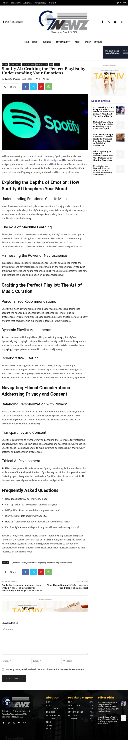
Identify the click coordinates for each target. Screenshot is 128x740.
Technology (41, 65)
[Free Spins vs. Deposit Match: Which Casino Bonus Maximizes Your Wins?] (120, 169)
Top (51, 65)
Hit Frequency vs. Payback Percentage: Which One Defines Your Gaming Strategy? (103, 156)
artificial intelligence (51, 160)
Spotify (32, 210)
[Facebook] (102, 22)
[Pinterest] (41, 86)
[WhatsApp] (48, 86)
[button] (122, 22)
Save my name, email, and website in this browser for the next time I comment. (45, 669)
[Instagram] (9, 722)
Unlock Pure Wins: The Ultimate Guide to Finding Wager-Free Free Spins (103, 125)
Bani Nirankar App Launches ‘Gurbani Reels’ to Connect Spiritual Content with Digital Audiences (103, 140)
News (4, 65)
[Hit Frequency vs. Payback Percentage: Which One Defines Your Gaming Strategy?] (120, 154)
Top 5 (57, 65)
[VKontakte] (19, 722)
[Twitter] (108, 22)
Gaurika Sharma (12, 79)
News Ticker (15, 65)
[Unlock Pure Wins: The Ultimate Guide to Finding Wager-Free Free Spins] (120, 125)
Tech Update (28, 65)
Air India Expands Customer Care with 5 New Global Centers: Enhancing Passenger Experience (22, 588)
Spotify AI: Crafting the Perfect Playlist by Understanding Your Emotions (41, 562)
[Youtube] (115, 22)
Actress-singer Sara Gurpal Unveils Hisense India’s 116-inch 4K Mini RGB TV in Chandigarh (104, 112)
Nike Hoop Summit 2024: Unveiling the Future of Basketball (67, 586)
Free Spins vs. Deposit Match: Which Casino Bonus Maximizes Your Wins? (102, 170)
